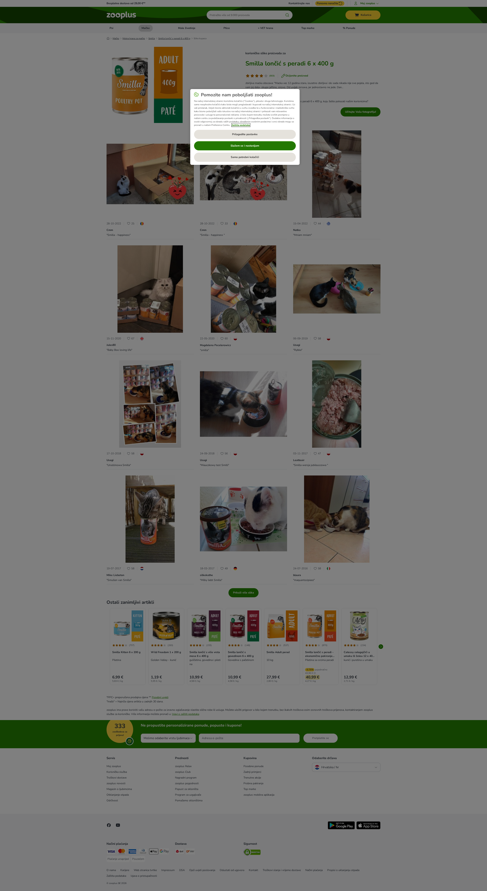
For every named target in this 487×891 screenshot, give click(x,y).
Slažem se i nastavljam (245, 146)
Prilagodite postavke (245, 134)
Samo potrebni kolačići (245, 157)
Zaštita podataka (241, 125)
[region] (245, 127)
